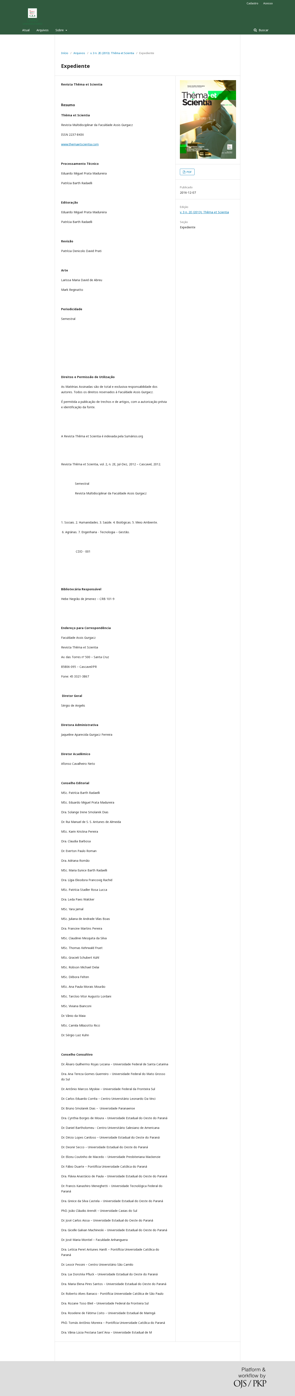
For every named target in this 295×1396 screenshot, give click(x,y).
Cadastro (252, 3)
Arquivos (42, 30)
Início (64, 53)
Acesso (268, 3)
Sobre (60, 30)
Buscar (263, 30)
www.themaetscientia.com (80, 144)
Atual (26, 30)
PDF (189, 172)
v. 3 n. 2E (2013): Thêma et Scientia (112, 53)
